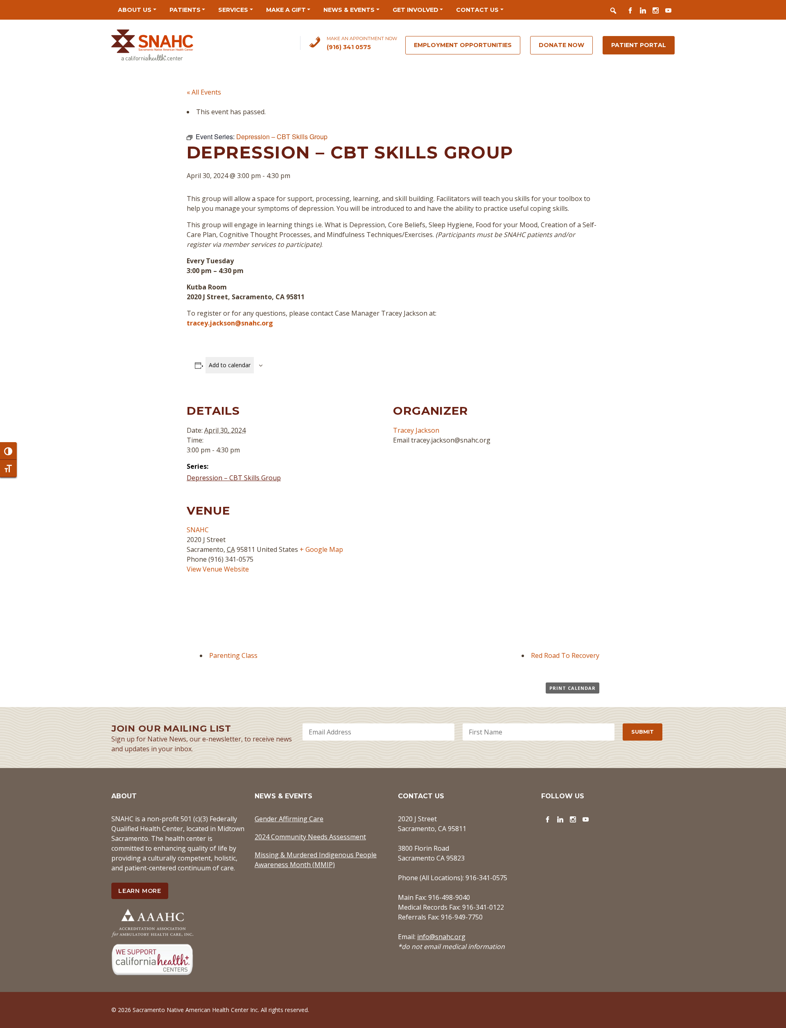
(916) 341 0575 (349, 47)
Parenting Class (233, 655)
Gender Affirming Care (289, 818)
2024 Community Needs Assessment (310, 836)
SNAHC (198, 529)
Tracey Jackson (416, 430)
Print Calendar (572, 688)
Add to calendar (230, 365)
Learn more (139, 891)
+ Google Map (321, 549)
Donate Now (561, 45)
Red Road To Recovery (565, 655)
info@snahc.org (441, 936)
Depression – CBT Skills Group (234, 477)
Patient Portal (638, 45)
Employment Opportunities (463, 45)
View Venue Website (218, 569)
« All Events (204, 92)
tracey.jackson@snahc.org (230, 323)
